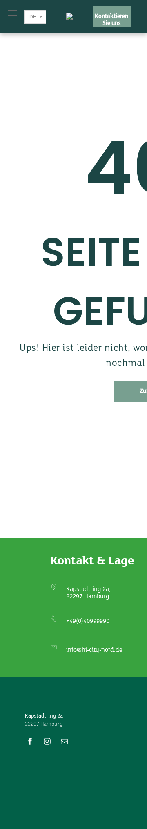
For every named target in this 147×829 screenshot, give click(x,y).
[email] (64, 742)
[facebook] (30, 742)
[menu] (12, 13)
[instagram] (47, 742)
